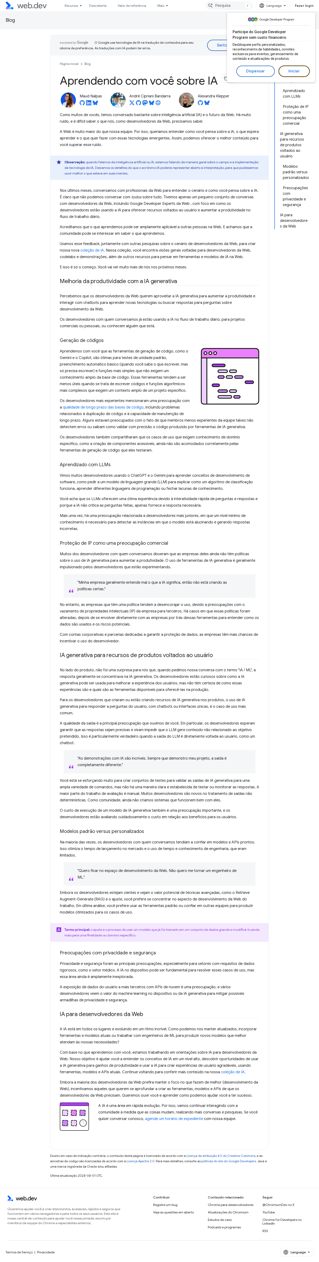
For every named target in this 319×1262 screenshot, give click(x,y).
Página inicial (69, 64)
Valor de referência (132, 6)
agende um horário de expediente (174, 1118)
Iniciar (294, 71)
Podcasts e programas (224, 1227)
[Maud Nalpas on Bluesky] (95, 104)
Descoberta (97, 6)
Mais (160, 6)
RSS (265, 1231)
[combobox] (229, 5)
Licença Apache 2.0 (140, 1161)
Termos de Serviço (19, 1252)
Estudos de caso (220, 1220)
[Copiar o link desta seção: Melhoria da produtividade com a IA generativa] (181, 281)
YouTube (268, 1212)
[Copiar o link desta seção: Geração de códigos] (108, 341)
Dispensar (255, 71)
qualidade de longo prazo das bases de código (103, 407)
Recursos (71, 6)
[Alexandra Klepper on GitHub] (200, 104)
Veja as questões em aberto (173, 1212)
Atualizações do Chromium (228, 1212)
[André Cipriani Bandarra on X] (132, 104)
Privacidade (46, 1252)
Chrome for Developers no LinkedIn (281, 1222)
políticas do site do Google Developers (228, 1161)
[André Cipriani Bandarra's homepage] (158, 104)
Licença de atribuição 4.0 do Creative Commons (220, 1156)
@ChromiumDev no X (278, 1205)
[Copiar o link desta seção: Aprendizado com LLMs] (115, 465)
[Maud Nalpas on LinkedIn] (88, 104)
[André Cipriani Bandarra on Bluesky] (151, 104)
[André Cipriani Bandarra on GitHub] (138, 104)
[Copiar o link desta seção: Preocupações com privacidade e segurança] (160, 953)
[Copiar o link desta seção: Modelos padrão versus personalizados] (148, 831)
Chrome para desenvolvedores (230, 1205)
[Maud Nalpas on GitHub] (82, 104)
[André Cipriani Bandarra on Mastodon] (145, 104)
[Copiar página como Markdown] (226, 78)
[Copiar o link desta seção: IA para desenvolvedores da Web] (147, 1014)
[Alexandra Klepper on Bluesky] (206, 104)
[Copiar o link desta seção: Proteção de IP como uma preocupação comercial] (172, 543)
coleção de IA (92, 250)
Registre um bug (165, 1205)
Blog (10, 20)
